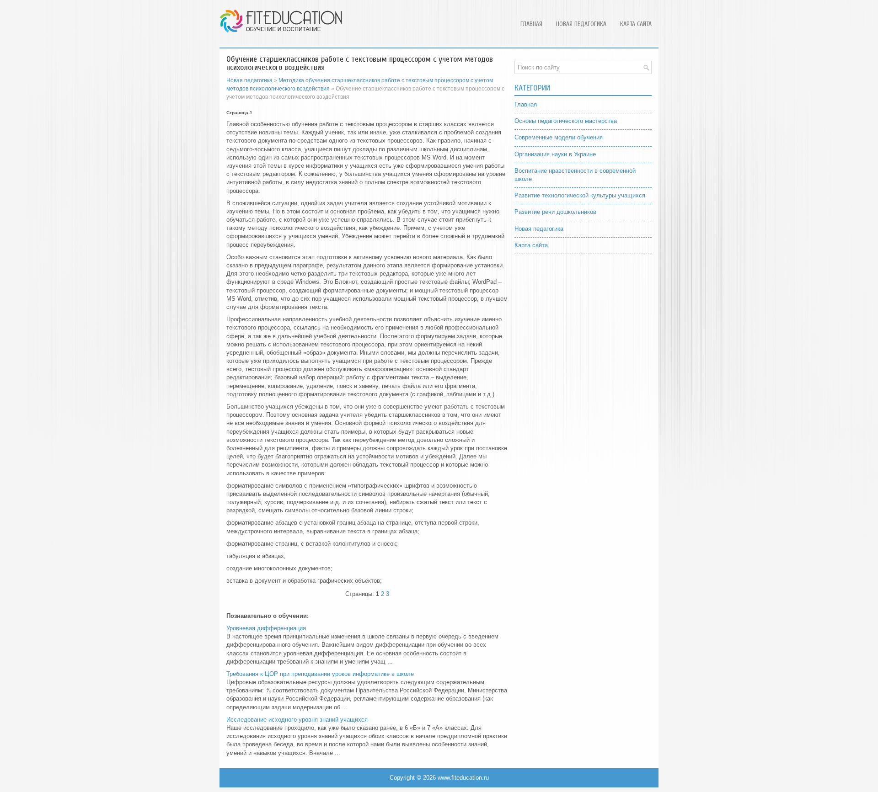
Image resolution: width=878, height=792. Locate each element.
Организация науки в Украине (555, 154)
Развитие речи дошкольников (555, 211)
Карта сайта (636, 24)
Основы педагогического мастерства (565, 120)
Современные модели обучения (558, 137)
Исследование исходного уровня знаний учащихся (297, 719)
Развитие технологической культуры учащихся (579, 195)
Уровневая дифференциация (266, 628)
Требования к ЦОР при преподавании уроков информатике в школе (320, 673)
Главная (531, 24)
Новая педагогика (581, 24)
